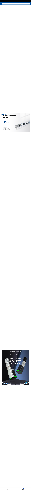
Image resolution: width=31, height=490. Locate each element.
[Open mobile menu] (1, 3)
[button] (1, 122)
